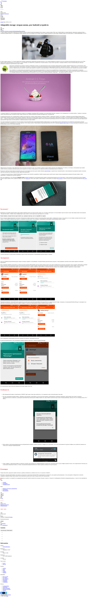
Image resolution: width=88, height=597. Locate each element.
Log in (4, 563)
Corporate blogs (6, 586)
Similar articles (9, 530)
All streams (4, 1)
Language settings (4, 594)
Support (9, 594)
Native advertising (6, 588)
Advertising (5, 587)
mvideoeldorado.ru (6, 546)
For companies (5, 578)
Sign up (4, 564)
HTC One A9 (59, 178)
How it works (5, 576)
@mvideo (11, 517)
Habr (7, 595)
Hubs (4, 570)
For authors (5, 577)
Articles (4, 568)
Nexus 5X (28, 178)
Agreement (5, 580)
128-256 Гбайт (47, 170)
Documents (5, 579)
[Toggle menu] (0, 1)
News (4, 569)
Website (1, 505)
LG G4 (72, 122)
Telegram (5, 505)
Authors (4, 571)
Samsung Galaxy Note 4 (64, 122)
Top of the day (3, 530)
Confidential (5, 581)
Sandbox (4, 572)
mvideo (1, 22)
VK (1, 523)
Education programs (6, 589)
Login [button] (1, 7)
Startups (4, 590)
